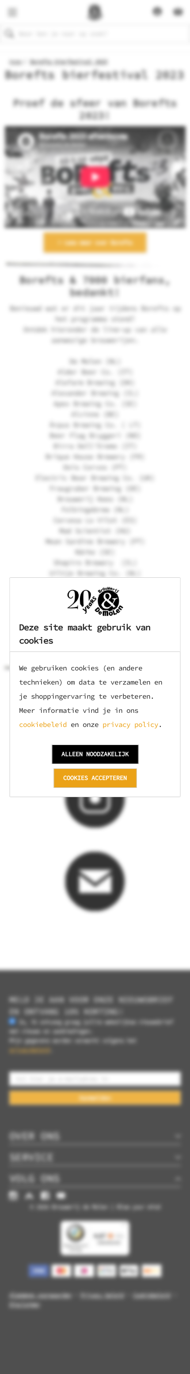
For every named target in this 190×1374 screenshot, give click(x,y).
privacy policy (130, 724)
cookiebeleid (43, 724)
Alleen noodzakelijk (95, 754)
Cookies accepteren (95, 778)
